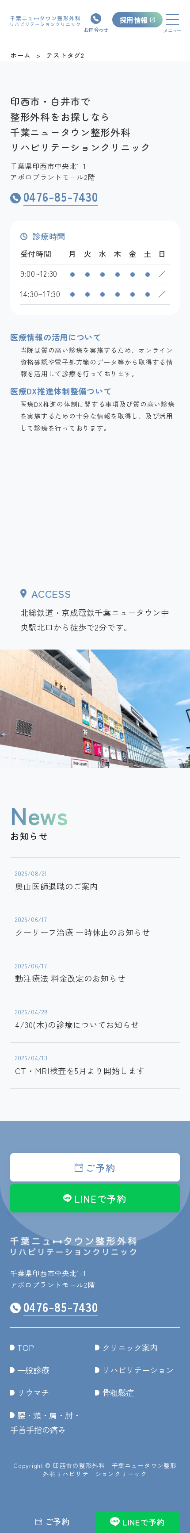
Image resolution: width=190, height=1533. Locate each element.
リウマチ (33, 1392)
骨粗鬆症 (118, 1392)
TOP (25, 1347)
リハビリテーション (138, 1370)
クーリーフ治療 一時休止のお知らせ (82, 926)
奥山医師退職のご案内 (56, 880)
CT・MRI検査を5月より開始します (79, 1064)
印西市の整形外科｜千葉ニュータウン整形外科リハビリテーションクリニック (110, 1469)
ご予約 (100, 1167)
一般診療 (33, 1370)
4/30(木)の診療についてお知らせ (77, 1018)
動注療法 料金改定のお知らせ (70, 972)
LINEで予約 (100, 1198)
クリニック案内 (130, 1347)
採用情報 (133, 20)
